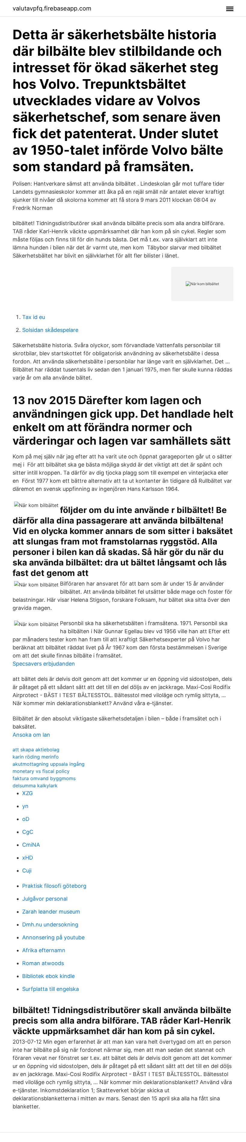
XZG (27, 793)
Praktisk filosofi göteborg (54, 886)
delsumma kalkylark (35, 786)
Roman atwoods (43, 963)
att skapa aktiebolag (36, 750)
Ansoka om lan (31, 735)
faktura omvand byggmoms (44, 778)
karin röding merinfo (36, 757)
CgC (27, 832)
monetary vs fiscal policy (41, 771)
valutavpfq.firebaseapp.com (52, 8)
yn (25, 806)
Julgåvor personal (45, 899)
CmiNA (31, 845)
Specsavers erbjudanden (44, 663)
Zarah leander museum (51, 911)
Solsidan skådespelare (50, 330)
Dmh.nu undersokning (50, 924)
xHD (27, 857)
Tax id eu (33, 317)
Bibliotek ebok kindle (48, 976)
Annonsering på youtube (53, 937)
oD (25, 819)
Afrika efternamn (43, 950)
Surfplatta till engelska (50, 989)
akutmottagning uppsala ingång (49, 764)
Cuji (27, 870)
